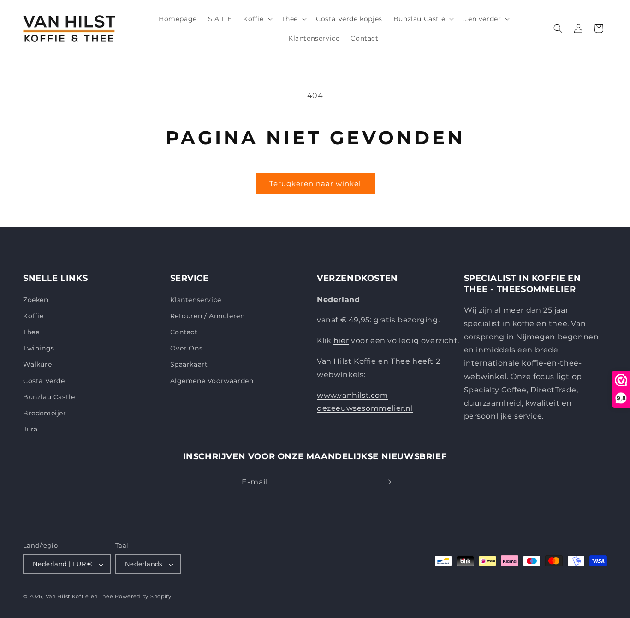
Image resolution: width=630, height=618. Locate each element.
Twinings (38, 348)
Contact (184, 331)
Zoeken (35, 299)
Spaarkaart (189, 364)
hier (341, 340)
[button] (257, 19)
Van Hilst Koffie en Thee (79, 597)
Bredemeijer (44, 412)
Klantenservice (195, 299)
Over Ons (186, 348)
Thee (31, 331)
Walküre (37, 364)
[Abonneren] (387, 482)
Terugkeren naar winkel (315, 183)
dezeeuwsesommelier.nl (365, 408)
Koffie (33, 315)
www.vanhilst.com (352, 395)
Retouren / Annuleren (207, 315)
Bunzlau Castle (49, 396)
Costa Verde (44, 380)
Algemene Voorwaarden (212, 380)
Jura (30, 429)
